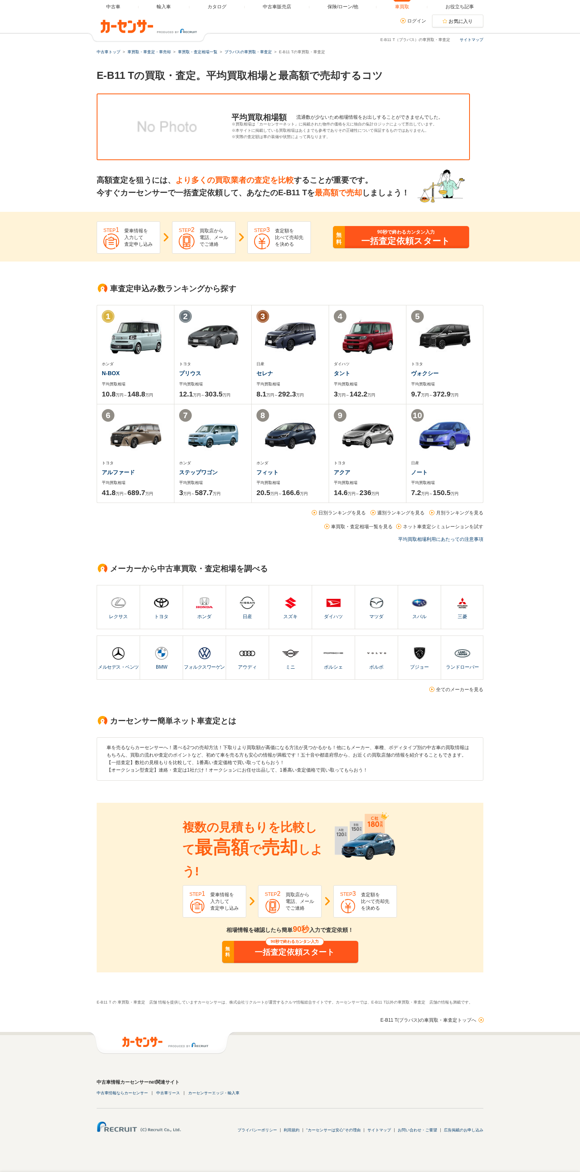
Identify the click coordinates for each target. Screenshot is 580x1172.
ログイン (416, 21)
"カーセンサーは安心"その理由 (333, 1130)
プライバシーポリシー (257, 1130)
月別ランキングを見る (459, 513)
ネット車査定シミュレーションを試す (443, 526)
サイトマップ (471, 39)
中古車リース (168, 1093)
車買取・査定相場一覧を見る (362, 526)
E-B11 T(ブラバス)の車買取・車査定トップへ (428, 1020)
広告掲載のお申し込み (463, 1130)
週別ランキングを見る (401, 513)
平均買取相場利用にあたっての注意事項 (440, 539)
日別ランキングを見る (342, 513)
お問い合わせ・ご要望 (417, 1130)
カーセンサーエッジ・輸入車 (213, 1093)
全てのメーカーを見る (459, 689)
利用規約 (291, 1130)
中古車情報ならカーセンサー (122, 1093)
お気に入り (461, 21)
